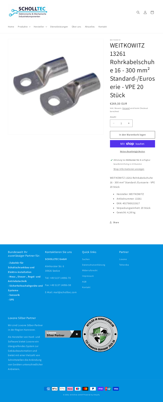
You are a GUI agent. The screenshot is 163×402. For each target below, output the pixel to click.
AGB (84, 281)
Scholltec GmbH (76, 395)
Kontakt (86, 287)
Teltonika (124, 264)
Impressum (88, 275)
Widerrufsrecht (89, 270)
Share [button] (116, 222)
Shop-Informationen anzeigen (128, 169)
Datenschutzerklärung (93, 264)
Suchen (86, 259)
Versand (126, 108)
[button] (24, 26)
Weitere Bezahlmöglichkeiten (132, 151)
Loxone (123, 259)
